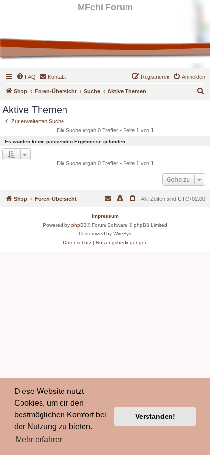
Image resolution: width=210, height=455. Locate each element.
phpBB (79, 225)
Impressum (105, 216)
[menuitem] (26, 77)
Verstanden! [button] (155, 416)
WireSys (122, 233)
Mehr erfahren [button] (40, 439)
